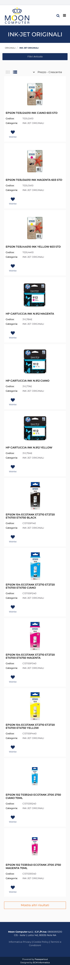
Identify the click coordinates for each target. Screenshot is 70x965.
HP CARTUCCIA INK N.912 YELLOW (29, 447)
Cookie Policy (41, 941)
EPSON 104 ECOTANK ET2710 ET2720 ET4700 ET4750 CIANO (30, 586)
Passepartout (41, 959)
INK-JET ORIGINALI (29, 48)
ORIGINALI (10, 48)
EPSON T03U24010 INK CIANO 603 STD (31, 112)
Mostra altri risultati (35, 905)
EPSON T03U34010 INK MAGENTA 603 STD (34, 179)
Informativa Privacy (20, 941)
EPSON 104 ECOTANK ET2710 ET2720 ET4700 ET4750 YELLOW (30, 726)
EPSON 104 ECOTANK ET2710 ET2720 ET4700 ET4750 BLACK (30, 516)
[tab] (9, 72)
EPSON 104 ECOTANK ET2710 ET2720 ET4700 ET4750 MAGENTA (30, 656)
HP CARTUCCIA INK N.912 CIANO (27, 380)
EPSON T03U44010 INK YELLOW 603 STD (33, 246)
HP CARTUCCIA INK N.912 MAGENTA (30, 313)
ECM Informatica (41, 962)
